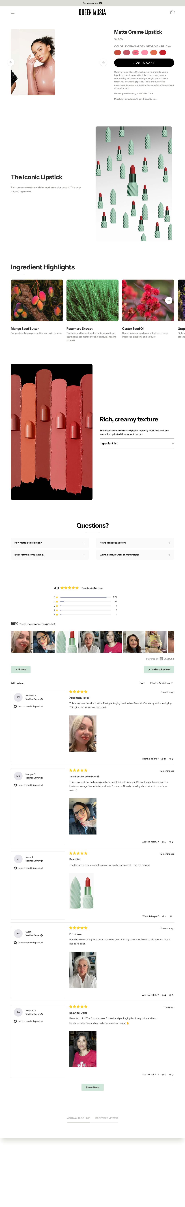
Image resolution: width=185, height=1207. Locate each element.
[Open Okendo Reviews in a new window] (160, 659)
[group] (92, 3)
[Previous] (10, 62)
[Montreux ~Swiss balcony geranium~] (162, 52)
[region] (92, 642)
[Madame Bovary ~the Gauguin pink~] (144, 52)
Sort (142, 683)
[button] (85, 597)
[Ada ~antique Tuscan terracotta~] (117, 52)
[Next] (103, 62)
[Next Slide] (171, 642)
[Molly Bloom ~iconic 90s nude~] (153, 52)
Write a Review (162, 670)
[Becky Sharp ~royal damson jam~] (126, 52)
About (14, 1162)
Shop (14, 1157)
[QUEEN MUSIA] (92, 12)
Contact (15, 1176)
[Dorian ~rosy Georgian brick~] (135, 52)
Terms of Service (20, 1167)
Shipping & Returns (21, 1172)
